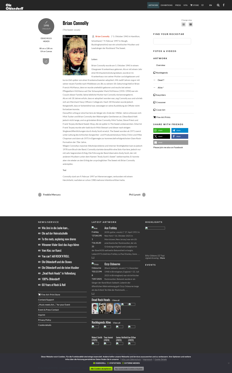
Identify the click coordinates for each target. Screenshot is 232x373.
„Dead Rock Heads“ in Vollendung (59, 273)
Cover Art (160, 109)
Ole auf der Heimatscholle (55, 233)
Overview (160, 65)
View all (115, 300)
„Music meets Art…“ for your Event (54, 304)
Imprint (41, 314)
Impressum (147, 359)
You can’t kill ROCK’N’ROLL (55, 256)
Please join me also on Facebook (168, 147)
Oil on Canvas (46, 51)
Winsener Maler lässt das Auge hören (60, 244)
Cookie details (44, 325)
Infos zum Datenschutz (131, 359)
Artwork (153, 5)
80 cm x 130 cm (45, 48)
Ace (110, 228)
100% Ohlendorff (50, 279)
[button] (161, 130)
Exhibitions (167, 5)
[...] (93, 257)
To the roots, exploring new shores (59, 239)
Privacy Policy (44, 320)
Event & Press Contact (48, 309)
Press (178, 5)
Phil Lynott (135, 194)
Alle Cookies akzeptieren (101, 369)
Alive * (160, 87)
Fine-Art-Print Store (50, 294)
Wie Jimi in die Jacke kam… (55, 228)
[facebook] (224, 4)
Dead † (160, 80)
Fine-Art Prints (163, 117)
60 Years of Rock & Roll (54, 284)
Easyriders (161, 95)
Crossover (161, 102)
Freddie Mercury (52, 194)
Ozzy (112, 264)
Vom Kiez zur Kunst (51, 250)
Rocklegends (162, 72)
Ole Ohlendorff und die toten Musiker (60, 267)
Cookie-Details (161, 359)
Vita (185, 5)
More (162, 258)
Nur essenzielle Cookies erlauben (129, 369)
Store (196, 5)
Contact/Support (46, 299)
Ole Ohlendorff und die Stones (57, 262)
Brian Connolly (75, 22)
